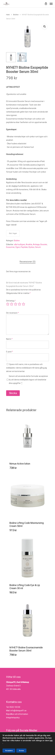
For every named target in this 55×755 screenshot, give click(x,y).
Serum (38, 247)
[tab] (27, 261)
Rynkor (31, 247)
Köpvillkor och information (17, 714)
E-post (9, 352)
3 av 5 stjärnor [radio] (15, 304)
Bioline (15, 15)
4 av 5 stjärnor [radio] (19, 304)
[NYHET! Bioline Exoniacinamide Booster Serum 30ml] (27, 620)
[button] (44, 26)
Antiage (36, 244)
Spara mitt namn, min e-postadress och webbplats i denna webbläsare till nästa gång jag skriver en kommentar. (26, 367)
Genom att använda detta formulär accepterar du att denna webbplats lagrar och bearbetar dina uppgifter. (28, 379)
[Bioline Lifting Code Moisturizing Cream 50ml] (27, 495)
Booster (43, 244)
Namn (9, 339)
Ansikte (29, 244)
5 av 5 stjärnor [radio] (23, 304)
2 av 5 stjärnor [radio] (11, 304)
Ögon (17, 247)
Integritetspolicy (13, 717)
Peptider (24, 247)
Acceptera (9, 750)
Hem (8, 15)
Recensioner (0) (28, 261)
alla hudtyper (19, 244)
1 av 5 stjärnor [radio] (8, 304)
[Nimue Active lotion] (27, 436)
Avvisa (21, 750)
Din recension (12, 313)
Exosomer (10, 247)
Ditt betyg (11, 301)
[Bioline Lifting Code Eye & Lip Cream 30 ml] (27, 558)
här (51, 740)
